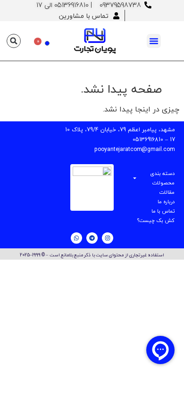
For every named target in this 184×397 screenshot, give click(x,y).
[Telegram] (92, 238)
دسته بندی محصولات (162, 178)
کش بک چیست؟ (156, 220)
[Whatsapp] (76, 238)
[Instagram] (107, 238)
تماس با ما (163, 210)
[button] (154, 41)
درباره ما (166, 201)
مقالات (167, 192)
